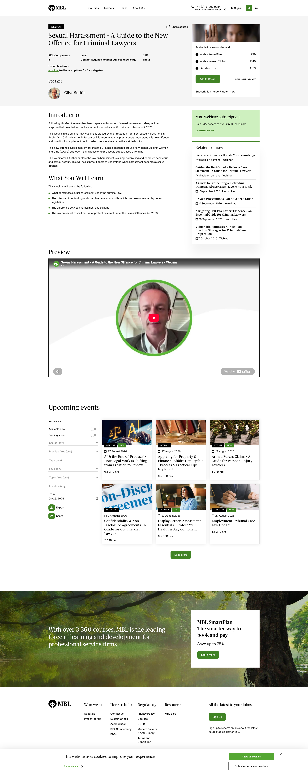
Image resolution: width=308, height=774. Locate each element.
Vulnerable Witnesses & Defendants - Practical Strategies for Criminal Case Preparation (221, 230)
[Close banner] (281, 753)
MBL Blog (170, 713)
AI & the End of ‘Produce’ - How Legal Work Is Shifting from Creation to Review (127, 425)
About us (89, 713)
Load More (181, 554)
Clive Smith (74, 93)
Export (60, 507)
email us (53, 70)
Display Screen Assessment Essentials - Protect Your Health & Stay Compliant (181, 489)
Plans (124, 8)
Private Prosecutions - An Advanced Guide (224, 199)
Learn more (203, 130)
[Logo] (57, 8)
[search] (249, 8)
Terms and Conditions (144, 739)
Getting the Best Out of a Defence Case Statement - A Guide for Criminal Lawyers (223, 169)
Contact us (117, 713)
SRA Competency (59, 55)
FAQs (113, 734)
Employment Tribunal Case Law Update (234, 487)
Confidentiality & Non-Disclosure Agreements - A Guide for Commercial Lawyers (127, 489)
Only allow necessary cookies (251, 766)
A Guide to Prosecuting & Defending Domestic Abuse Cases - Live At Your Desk (224, 185)
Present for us (92, 718)
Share (59, 515)
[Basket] (256, 8)
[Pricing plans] (197, 54)
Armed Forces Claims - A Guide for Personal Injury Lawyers (234, 425)
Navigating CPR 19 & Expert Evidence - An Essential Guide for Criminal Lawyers (224, 213)
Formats (109, 8)
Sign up (217, 716)
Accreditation (118, 724)
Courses (93, 8)
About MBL (139, 8)
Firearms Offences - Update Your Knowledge (226, 155)
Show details (71, 766)
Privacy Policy (146, 713)
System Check (119, 718)
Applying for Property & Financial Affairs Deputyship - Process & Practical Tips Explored (181, 427)
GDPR (141, 724)
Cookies (143, 718)
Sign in (238, 8)
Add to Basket (207, 79)
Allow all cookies (251, 756)
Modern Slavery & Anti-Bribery (147, 731)
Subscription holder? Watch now (215, 91)
